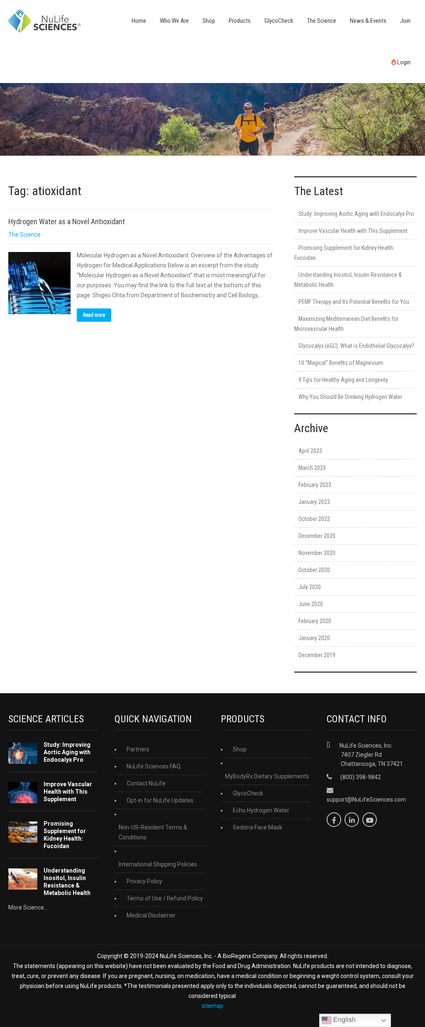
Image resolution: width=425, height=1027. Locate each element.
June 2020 (310, 604)
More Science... (28, 907)
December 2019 (316, 655)
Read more (94, 315)
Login (403, 62)
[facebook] (334, 819)
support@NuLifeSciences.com (366, 799)
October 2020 (314, 570)
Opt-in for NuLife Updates (160, 800)
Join (405, 20)
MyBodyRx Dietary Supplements (267, 776)
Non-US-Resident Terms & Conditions (153, 832)
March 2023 (312, 468)
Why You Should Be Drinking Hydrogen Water (350, 397)
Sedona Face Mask (257, 827)
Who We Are (174, 20)
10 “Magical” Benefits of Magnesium (340, 362)
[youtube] (369, 819)
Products (240, 20)
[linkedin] (351, 819)
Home (139, 20)
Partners (138, 749)
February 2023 (314, 485)
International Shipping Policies (158, 864)
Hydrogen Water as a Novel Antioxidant (66, 221)
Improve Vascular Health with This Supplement (353, 230)
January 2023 (314, 502)
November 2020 (316, 553)
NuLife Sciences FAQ (154, 766)
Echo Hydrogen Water (261, 810)
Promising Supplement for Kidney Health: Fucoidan (65, 834)
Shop (209, 20)
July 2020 (309, 587)
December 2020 (316, 536)
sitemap (212, 1006)
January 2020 (314, 638)
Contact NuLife (146, 783)
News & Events (368, 20)
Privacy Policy (144, 881)
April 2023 (310, 450)
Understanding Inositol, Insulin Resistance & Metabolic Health (67, 881)
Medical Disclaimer (151, 915)
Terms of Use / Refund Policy (165, 898)
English (344, 1019)
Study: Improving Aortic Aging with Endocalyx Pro (356, 213)
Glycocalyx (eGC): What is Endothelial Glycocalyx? (356, 345)
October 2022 (314, 519)
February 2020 (314, 621)
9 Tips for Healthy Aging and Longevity (343, 380)
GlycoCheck (278, 20)
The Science (321, 20)
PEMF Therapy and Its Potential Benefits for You (353, 301)
